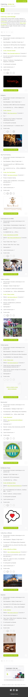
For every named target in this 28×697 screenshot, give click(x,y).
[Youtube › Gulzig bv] (14, 131)
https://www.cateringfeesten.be (14, 237)
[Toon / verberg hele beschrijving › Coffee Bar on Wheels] (15, 555)
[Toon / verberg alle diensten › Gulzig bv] (15, 119)
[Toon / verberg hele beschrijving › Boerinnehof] (15, 424)
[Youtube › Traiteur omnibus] (14, 315)
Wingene (14, 539)
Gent (13, 101)
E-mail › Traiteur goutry (8, 360)
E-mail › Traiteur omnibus (8, 294)
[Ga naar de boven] (26, 90)
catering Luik (4, 21)
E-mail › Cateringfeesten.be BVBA (10, 234)
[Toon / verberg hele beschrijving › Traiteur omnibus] (15, 300)
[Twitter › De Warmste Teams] (4, 505)
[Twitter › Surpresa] (4, 631)
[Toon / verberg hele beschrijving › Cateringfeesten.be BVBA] (15, 242)
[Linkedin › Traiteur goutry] (10, 379)
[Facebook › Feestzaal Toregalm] (7, 73)
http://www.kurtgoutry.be (12, 362)
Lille (10, 474)
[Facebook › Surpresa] (7, 631)
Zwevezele (14, 351)
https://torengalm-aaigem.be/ (13, 53)
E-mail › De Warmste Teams (9, 482)
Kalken (13, 601)
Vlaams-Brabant (6, 225)
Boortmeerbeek (14, 225)
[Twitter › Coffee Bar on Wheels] (4, 571)
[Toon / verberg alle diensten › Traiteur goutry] (15, 370)
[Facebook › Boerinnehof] (7, 438)
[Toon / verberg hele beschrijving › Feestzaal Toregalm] (15, 56)
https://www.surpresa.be (12, 612)
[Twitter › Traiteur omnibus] (4, 315)
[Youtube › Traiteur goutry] (14, 379)
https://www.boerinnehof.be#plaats (14, 420)
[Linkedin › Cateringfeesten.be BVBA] (10, 256)
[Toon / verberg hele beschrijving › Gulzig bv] (15, 116)
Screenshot (24, 53)
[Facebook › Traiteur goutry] (7, 379)
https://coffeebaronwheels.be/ (13, 552)
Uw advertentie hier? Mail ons (14, 679)
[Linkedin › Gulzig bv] (10, 131)
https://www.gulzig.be (12, 113)
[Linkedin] (17, 690)
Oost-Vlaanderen (7, 42)
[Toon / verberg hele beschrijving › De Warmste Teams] (15, 490)
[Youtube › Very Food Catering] (14, 193)
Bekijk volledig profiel (10, 90)
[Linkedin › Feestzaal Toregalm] (10, 73)
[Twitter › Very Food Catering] (4, 193)
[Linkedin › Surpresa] (10, 631)
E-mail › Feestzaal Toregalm (9, 50)
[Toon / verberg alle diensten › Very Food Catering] (15, 181)
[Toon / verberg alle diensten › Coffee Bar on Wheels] (15, 559)
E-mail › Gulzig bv (7, 110)
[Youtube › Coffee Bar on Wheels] (14, 571)
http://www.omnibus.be (12, 297)
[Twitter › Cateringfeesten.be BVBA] (4, 256)
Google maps (20, 42)
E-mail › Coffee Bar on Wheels (10, 549)
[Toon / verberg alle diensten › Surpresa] (15, 619)
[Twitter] (11, 690)
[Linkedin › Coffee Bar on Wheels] (10, 571)
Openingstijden (7, 184)
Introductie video (20, 125)
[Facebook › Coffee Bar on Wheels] (7, 571)
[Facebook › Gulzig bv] (7, 131)
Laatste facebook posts (9, 67)
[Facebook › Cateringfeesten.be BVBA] (7, 256)
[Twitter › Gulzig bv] (4, 131)
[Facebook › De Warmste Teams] (7, 505)
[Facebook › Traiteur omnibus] (7, 315)
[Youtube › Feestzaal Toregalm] (14, 73)
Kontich (10, 285)
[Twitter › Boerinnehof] (4, 438)
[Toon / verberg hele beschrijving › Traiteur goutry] (15, 366)
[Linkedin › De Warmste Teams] (10, 505)
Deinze (13, 161)
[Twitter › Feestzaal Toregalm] (4, 73)
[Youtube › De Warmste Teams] (14, 505)
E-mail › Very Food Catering (9, 172)
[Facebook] (14, 690)
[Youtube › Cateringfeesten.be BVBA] (14, 256)
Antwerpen (5, 285)
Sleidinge (14, 408)
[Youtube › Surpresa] (14, 631)
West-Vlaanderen (7, 351)
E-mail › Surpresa (7, 609)
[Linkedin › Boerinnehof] (10, 438)
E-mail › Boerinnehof (7, 417)
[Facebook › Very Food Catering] (7, 193)
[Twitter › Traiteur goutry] (4, 379)
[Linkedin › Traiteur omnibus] (10, 315)
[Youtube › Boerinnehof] (14, 438)
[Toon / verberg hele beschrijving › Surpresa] (15, 615)
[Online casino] (14, 665)
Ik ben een (22, 1)
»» (11, 32)
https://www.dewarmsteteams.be (14, 485)
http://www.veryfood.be (12, 175)
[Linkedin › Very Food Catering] (10, 193)
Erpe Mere (14, 42)
